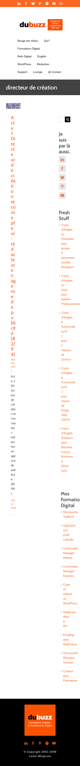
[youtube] (54, 743)
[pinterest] (40, 743)
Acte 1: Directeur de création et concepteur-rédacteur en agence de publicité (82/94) (13, 236)
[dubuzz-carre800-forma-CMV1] (40, 706)
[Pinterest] (62, 186)
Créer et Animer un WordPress (70, 594)
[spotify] (47, 743)
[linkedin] (26, 743)
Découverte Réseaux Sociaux (70, 657)
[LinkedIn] (62, 159)
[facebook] (33, 743)
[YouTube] (62, 195)
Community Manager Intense (70, 553)
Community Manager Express (70, 571)
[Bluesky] (62, 177)
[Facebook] (62, 168)
